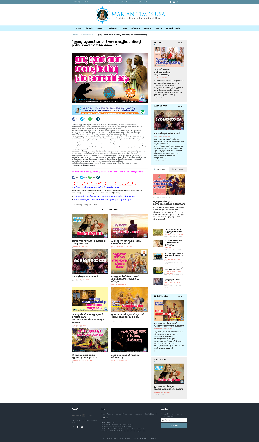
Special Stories (88, 35)
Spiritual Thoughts (126, 246)
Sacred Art (148, 28)
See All (180, 43)
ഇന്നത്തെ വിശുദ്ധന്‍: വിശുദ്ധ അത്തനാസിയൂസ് (169, 324)
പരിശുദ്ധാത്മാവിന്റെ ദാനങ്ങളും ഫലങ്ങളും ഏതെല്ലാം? (173, 231)
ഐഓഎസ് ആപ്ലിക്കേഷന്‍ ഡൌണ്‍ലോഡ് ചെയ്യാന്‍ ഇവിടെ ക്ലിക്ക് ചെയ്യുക (103, 200)
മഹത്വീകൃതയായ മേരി (85, 276)
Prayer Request (126, 2)
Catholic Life (88, 28)
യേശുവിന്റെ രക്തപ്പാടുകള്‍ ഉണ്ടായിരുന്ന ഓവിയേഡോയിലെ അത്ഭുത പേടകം (88, 318)
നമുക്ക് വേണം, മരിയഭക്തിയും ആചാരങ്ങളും (162, 72)
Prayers (159, 28)
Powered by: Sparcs (148, 438)
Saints (85, 205)
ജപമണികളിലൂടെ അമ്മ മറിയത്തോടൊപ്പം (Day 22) (174, 255)
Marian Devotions (158, 199)
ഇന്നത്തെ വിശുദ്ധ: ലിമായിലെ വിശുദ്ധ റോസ (89, 242)
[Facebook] (170, 2)
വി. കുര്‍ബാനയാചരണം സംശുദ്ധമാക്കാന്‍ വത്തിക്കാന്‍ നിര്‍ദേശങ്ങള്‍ (174, 243)
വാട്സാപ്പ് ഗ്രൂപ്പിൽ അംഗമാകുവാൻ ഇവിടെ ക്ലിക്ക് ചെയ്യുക (96, 187)
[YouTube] (173, 2)
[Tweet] (83, 119)
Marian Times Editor (100, 49)
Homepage (75, 35)
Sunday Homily (167, 329)
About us (111, 2)
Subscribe (174, 425)
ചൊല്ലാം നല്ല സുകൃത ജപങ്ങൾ (173, 280)
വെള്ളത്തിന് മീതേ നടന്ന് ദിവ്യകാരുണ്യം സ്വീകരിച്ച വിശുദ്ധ (125, 279)
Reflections (135, 28)
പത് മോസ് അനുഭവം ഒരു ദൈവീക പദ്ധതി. (126, 242)
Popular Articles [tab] (161, 169)
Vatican (170, 248)
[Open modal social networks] (98, 119)
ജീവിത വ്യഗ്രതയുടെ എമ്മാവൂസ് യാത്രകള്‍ (84, 356)
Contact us (118, 2)
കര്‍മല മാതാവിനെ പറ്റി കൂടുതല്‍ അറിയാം (174, 269)
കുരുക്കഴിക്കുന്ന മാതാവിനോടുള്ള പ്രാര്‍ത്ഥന (169, 202)
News (125, 28)
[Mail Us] (177, 2)
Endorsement (135, 2)
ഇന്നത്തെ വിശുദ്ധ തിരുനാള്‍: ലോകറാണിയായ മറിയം (127, 315)
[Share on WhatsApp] (92, 119)
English (178, 28)
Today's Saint (85, 246)
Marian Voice (113, 28)
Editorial (147, 2)
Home (78, 28)
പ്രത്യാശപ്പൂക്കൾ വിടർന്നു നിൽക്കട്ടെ (125, 356)
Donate (142, 2)
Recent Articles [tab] (179, 169)
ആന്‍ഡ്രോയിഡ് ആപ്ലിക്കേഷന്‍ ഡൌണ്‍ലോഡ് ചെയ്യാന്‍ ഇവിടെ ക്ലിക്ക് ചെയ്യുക (104, 196)
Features (101, 28)
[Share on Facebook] (75, 119)
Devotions (114, 284)
